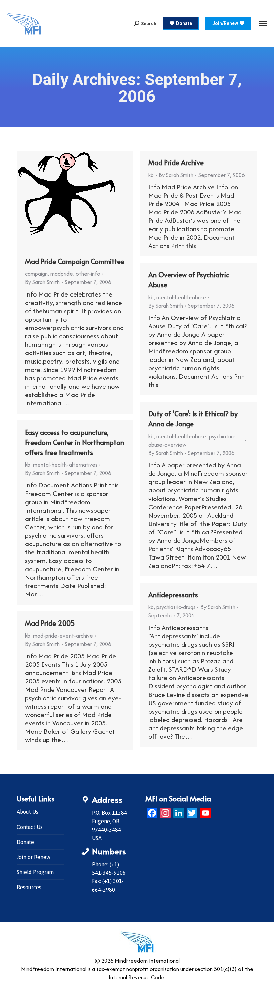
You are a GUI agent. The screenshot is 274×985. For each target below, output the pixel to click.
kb (151, 175)
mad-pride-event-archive (63, 636)
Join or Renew (33, 857)
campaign (36, 274)
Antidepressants (173, 594)
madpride (61, 274)
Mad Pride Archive (176, 162)
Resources (29, 887)
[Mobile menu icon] (262, 23)
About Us (27, 812)
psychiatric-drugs (175, 607)
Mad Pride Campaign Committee (74, 261)
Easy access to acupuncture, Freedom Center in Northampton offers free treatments (74, 442)
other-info (88, 274)
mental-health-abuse (181, 297)
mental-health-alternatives (65, 465)
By (42, 282)
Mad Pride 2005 (50, 623)
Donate (25, 842)
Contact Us (30, 827)
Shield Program (35, 872)
